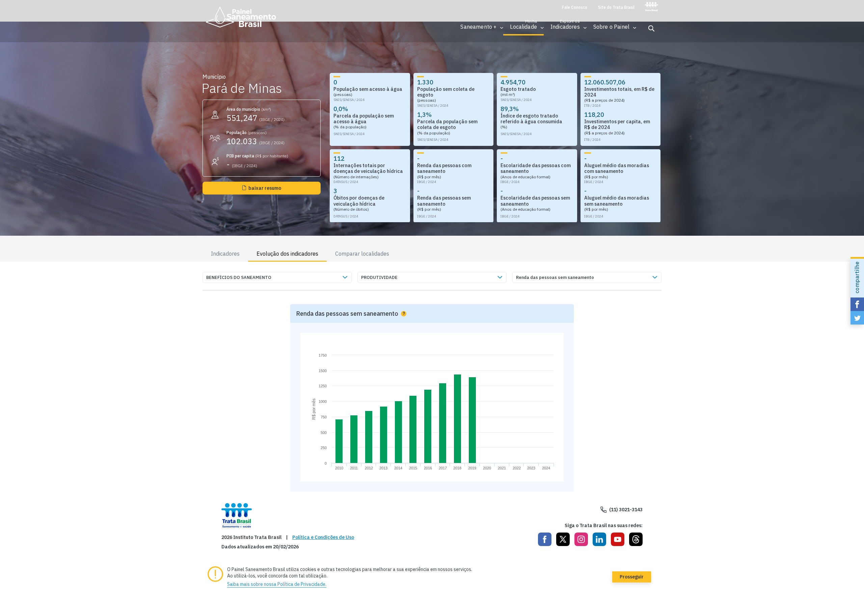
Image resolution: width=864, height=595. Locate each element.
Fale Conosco (574, 7)
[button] (478, 26)
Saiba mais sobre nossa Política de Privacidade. (276, 584)
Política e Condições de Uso (323, 537)
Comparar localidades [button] (362, 253)
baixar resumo (264, 188)
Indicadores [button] (225, 253)
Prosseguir (632, 577)
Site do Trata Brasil (616, 7)
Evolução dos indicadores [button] (287, 253)
